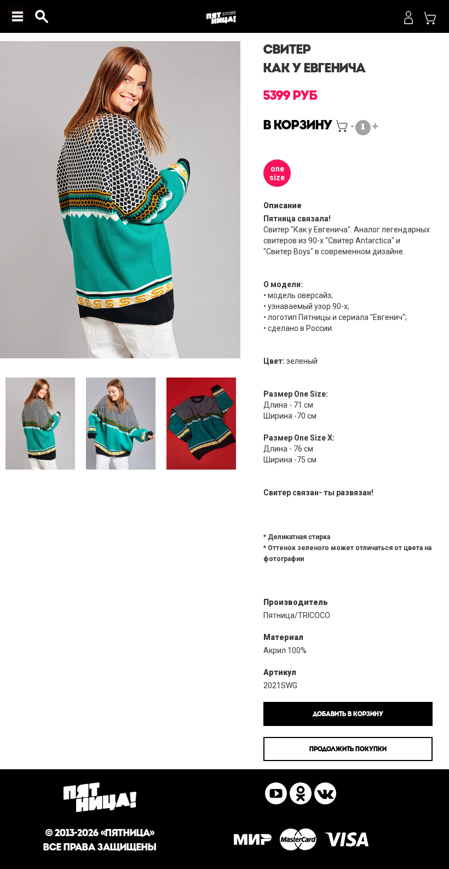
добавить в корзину (348, 714)
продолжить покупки (348, 749)
